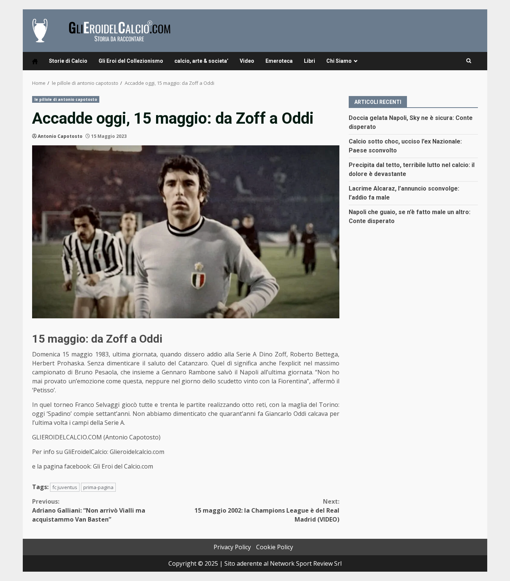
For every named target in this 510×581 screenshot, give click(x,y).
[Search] (468, 61)
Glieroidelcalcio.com (138, 452)
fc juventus (64, 487)
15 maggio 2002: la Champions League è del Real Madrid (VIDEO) (267, 510)
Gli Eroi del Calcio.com (123, 466)
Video (247, 61)
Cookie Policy (274, 547)
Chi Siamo (339, 61)
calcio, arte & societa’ (201, 61)
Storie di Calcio (68, 61)
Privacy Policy (232, 547)
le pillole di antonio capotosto (65, 99)
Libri (309, 61)
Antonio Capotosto (60, 136)
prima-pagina (98, 487)
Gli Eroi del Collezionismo (131, 61)
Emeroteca (279, 61)
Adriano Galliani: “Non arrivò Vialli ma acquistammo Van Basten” (88, 510)
